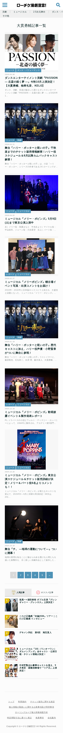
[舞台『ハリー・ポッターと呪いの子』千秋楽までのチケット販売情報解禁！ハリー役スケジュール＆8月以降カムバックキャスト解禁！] (31, 122)
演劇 (4, 12)
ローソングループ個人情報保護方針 (31, 712)
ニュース (10, 70)
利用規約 (22, 702)
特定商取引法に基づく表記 (19, 718)
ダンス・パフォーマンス (28, 70)
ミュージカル (20, 12)
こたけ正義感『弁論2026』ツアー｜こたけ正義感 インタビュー (38, 617)
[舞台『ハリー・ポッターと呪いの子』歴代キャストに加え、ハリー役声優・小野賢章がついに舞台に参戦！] (31, 319)
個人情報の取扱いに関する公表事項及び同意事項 (31, 707)
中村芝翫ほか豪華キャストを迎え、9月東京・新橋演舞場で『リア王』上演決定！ (38, 668)
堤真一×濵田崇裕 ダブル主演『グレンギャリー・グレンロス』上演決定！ (38, 600)
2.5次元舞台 (39, 12)
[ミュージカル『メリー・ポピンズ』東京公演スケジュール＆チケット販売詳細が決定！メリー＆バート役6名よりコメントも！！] (31, 449)
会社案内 (52, 718)
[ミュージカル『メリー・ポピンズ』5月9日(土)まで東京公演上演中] (31, 193)
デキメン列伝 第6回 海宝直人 (35, 632)
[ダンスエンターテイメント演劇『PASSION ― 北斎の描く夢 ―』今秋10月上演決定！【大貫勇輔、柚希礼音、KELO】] (31, 52)
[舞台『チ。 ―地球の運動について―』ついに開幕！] (31, 523)
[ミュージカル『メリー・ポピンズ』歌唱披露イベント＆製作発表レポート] (31, 386)
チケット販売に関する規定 (42, 702)
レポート (10, 274)
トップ (11, 702)
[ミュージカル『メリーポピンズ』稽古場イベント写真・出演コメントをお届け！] (31, 256)
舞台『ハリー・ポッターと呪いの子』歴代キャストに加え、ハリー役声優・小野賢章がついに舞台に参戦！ (30, 349)
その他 (6, 16)
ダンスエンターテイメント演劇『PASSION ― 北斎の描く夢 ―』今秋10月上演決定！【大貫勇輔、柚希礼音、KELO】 (31, 81)
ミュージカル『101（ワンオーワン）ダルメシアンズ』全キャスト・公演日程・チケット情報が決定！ (38, 651)
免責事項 (40, 718)
